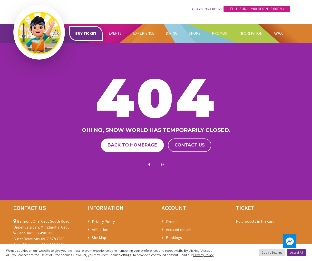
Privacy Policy (103, 221)
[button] (289, 241)
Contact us (190, 145)
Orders (171, 221)
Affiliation (100, 229)
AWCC (278, 33)
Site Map (99, 237)
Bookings (174, 237)
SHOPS (194, 33)
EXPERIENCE (143, 33)
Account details (179, 229)
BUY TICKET (86, 33)
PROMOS (219, 33)
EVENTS (115, 33)
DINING (171, 33)
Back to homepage (132, 145)
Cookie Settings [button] (272, 253)
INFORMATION (250, 33)
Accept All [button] (296, 253)
